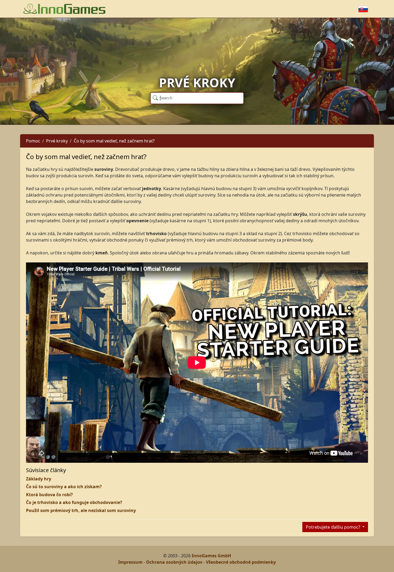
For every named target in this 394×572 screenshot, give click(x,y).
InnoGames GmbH (211, 556)
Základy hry (38, 479)
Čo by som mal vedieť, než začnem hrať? (114, 141)
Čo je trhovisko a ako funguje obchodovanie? (74, 502)
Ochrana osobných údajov (174, 562)
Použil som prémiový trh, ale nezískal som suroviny (81, 510)
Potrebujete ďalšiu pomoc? (333, 527)
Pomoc (33, 141)
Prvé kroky (57, 141)
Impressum (130, 562)
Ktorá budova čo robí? (49, 495)
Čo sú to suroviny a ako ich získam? (64, 487)
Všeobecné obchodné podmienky (241, 562)
